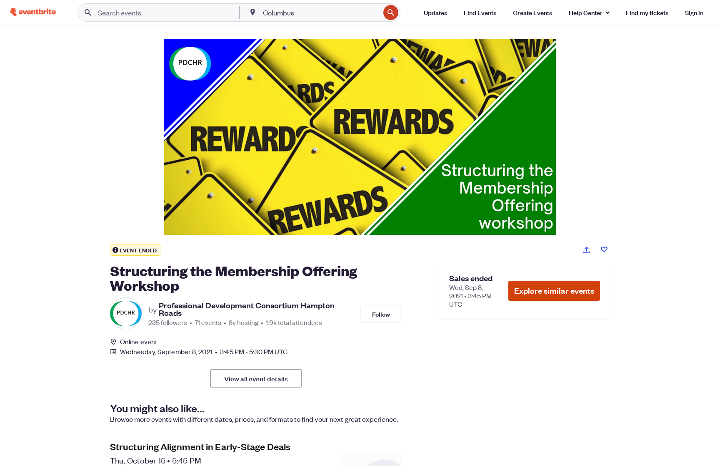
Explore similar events (554, 290)
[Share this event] (586, 250)
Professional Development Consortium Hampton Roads (247, 309)
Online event (138, 342)
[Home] (33, 12)
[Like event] (604, 249)
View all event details (256, 378)
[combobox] (321, 12)
